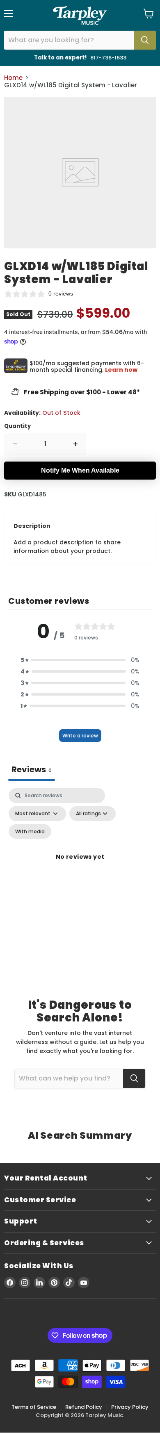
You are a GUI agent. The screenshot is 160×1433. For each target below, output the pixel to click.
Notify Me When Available (80, 470)
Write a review (80, 735)
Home (13, 77)
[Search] (145, 40)
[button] (80, 660)
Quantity (17, 426)
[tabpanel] (80, 866)
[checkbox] (30, 831)
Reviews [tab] (31, 769)
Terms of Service (33, 1407)
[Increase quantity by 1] (75, 444)
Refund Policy (83, 1407)
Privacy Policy (130, 1407)
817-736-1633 (108, 57)
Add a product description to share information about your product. (67, 546)
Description (32, 526)
